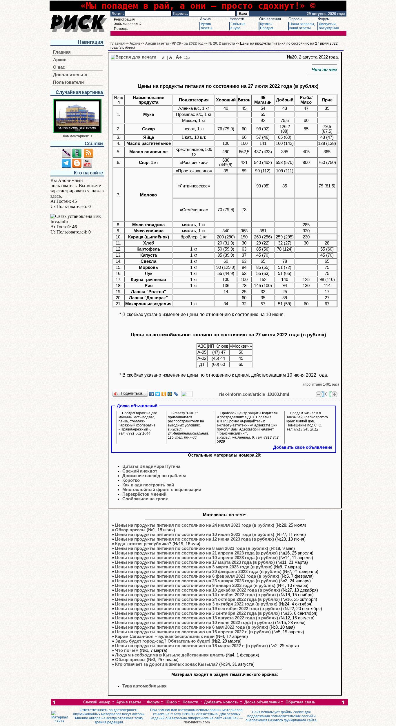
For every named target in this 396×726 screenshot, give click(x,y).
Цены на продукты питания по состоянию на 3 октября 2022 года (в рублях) (196, 604)
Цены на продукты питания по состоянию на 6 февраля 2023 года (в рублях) (197, 576)
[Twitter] (158, 394)
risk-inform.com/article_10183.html (254, 394)
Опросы (295, 19)
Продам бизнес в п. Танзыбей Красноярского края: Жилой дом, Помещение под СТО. (307, 421)
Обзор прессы (130, 530)
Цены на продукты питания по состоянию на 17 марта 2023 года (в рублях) (195, 562)
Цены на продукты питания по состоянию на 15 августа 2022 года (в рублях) (196, 618)
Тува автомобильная (144, 686)
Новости (237, 19)
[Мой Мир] (170, 394)
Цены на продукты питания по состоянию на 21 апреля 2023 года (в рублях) (196, 553)
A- (164, 57)
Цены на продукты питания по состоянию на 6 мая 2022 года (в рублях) (191, 627)
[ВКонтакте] (152, 394)
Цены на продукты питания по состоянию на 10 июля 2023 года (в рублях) (194, 534)
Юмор (171, 702)
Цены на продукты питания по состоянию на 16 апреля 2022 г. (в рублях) (193, 632)
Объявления (270, 19)
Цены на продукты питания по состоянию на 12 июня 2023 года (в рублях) (194, 539)
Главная (62, 52)
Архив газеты (128, 702)
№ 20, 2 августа (221, 43)
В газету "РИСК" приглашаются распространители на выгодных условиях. (188, 425)
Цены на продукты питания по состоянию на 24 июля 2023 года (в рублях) (194, 525)
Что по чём (127, 650)
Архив (205, 19)
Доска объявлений (262, 702)
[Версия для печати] (133, 57)
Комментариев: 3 (77, 136)
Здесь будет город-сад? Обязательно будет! (162, 641)
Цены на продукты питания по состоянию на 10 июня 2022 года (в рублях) (194, 622)
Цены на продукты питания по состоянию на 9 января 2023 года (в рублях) (195, 585)
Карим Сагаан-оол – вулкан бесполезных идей (165, 636)
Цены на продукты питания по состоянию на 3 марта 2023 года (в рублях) (194, 567)
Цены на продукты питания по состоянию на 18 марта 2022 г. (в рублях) (191, 645)
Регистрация (124, 19)
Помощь (121, 29)
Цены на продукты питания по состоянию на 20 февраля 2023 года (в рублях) (198, 571)
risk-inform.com (197, 722)
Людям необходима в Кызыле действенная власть (170, 655)
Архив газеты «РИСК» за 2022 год (174, 43)
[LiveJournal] (176, 394)
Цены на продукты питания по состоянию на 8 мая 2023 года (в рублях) (191, 548)
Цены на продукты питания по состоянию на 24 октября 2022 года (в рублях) (197, 599)
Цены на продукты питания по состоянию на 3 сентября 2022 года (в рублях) (197, 613)
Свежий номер (96, 702)
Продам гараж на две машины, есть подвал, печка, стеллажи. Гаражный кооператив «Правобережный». (138, 423)
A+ (179, 57)
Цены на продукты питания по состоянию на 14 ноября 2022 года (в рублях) (196, 594)
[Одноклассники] (164, 394)
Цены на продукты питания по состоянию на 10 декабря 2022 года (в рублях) (197, 590)
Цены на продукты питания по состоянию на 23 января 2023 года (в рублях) (196, 581)
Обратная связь (300, 702)
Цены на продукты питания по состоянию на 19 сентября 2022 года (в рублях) (198, 608)
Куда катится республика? (143, 543)
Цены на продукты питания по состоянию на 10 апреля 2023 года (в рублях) (196, 557)
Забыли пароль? (127, 24)
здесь (55, 196)
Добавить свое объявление (302, 447)
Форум (324, 19)
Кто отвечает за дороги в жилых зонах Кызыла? (166, 664)
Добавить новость (221, 702)
